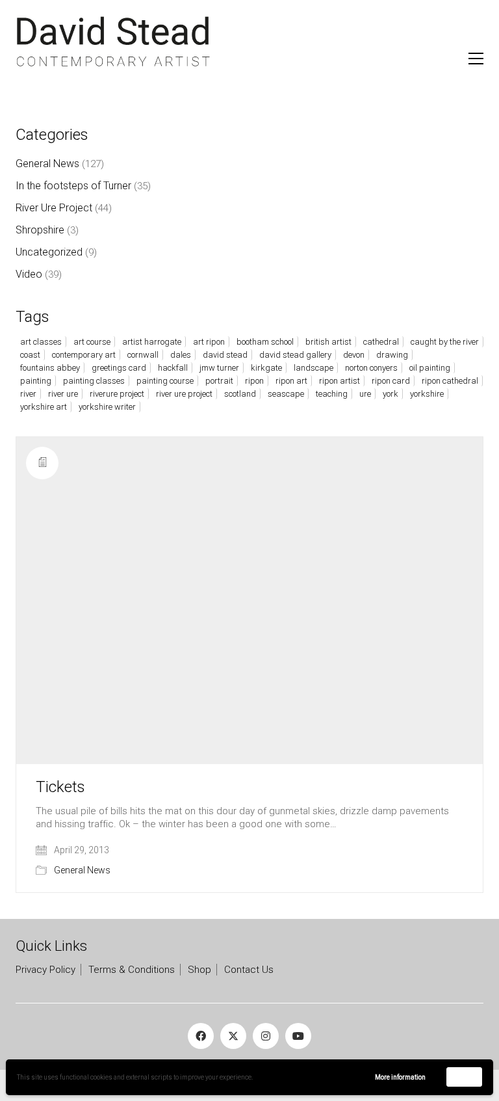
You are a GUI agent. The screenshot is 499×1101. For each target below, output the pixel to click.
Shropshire (40, 230)
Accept (464, 1076)
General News (82, 870)
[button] (475, 58)
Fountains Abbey (50, 368)
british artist (328, 342)
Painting (35, 381)
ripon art (291, 381)
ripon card (391, 381)
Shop (199, 969)
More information (400, 1077)
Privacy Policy (45, 969)
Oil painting (429, 368)
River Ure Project (54, 208)
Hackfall (173, 368)
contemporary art (84, 355)
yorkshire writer (107, 407)
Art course (91, 342)
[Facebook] (201, 1036)
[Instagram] (266, 1036)
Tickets (60, 786)
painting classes (94, 381)
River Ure (63, 394)
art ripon (209, 342)
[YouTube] (298, 1036)
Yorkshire (427, 394)
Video (29, 274)
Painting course (165, 381)
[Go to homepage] (113, 42)
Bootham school (265, 342)
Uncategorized (49, 252)
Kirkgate (266, 368)
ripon (254, 381)
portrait (219, 381)
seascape (286, 394)
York (390, 394)
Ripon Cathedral (450, 381)
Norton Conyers (371, 368)
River (28, 394)
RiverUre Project (117, 394)
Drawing (392, 355)
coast (30, 355)
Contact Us (249, 969)
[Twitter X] (233, 1036)
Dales (180, 355)
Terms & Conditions (131, 969)
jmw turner (219, 368)
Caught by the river (445, 342)
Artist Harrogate (151, 342)
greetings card (119, 368)
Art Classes (41, 342)
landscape (313, 368)
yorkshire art (43, 407)
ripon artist (339, 381)
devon (354, 355)
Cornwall (143, 355)
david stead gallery (295, 355)
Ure (365, 394)
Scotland (240, 394)
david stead (225, 355)
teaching (332, 394)
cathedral (381, 342)
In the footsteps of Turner (73, 185)
